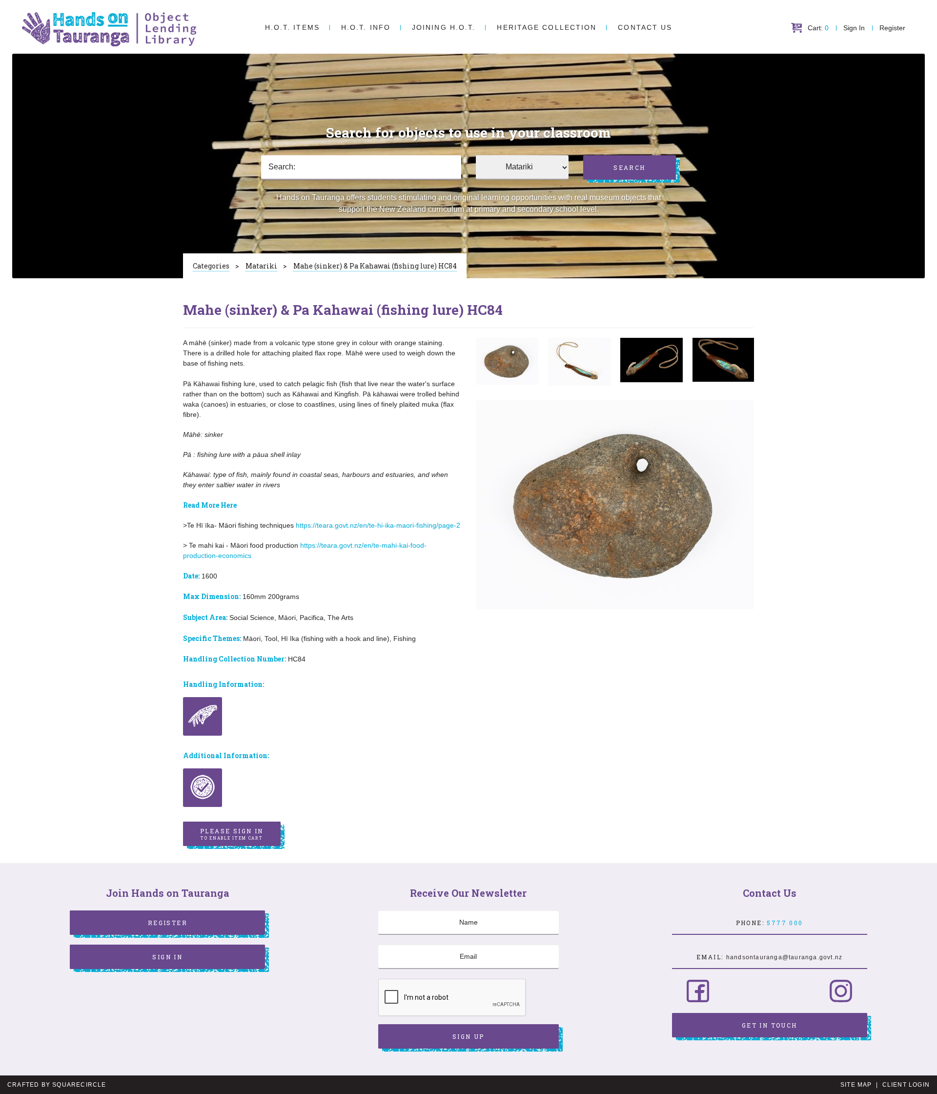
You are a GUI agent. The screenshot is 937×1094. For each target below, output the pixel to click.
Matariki (261, 265)
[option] (507, 361)
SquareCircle (79, 1084)
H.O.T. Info (365, 27)
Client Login (906, 1084)
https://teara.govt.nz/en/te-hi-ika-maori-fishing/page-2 (378, 525)
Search (629, 167)
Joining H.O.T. (443, 27)
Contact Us (645, 27)
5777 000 (785, 923)
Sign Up (468, 1036)
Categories (211, 265)
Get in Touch (769, 1025)
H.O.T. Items (292, 27)
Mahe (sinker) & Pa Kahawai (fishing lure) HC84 (375, 265)
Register (892, 28)
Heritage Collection (546, 27)
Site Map (856, 1084)
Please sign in (232, 834)
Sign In (854, 28)
